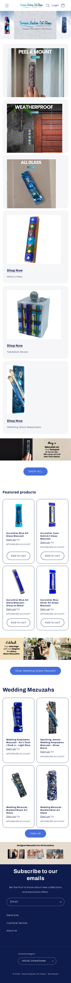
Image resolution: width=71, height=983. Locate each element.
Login (55, 5)
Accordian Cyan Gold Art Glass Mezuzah (49, 536)
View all (35, 833)
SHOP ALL (35, 471)
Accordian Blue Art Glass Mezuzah (17, 534)
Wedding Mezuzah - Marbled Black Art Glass (17, 810)
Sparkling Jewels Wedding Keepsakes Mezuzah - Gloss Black (52, 743)
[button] (7, 5)
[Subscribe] (60, 902)
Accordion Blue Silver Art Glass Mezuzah (49, 603)
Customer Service (17, 923)
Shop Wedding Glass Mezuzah (35, 670)
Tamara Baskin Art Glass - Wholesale (39, 974)
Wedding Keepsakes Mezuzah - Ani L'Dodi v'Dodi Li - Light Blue (18, 742)
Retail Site (13, 915)
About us (12, 930)
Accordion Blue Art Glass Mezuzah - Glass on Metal (17, 603)
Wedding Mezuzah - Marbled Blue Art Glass (51, 810)
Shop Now (15, 270)
